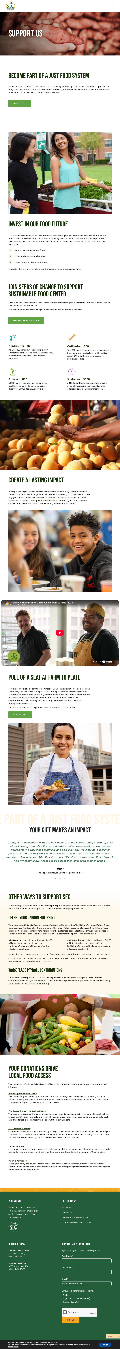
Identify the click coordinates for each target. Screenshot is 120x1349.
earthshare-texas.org (39, 983)
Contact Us (67, 1212)
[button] (3, 860)
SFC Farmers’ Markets (19, 1128)
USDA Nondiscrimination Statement (77, 1222)
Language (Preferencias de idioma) (78, 1291)
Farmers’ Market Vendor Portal (75, 1217)
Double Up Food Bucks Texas (22, 1093)
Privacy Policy (13, 1347)
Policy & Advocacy (17, 1161)
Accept (105, 1345)
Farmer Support (16, 1146)
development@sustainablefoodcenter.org (49, 500)
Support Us (66, 1207)
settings (70, 1345)
